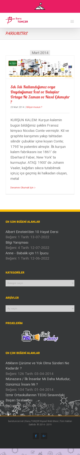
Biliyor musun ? (34, 107)
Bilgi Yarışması (17, 242)
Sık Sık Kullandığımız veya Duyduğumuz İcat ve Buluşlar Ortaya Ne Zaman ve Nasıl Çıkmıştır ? (40, 94)
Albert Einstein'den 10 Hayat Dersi (32, 232)
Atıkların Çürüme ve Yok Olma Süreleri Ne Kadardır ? (37, 366)
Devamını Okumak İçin (21, 187)
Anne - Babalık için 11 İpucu (27, 253)
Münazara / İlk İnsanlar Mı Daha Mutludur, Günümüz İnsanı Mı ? (38, 381)
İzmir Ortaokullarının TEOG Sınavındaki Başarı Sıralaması (35, 398)
